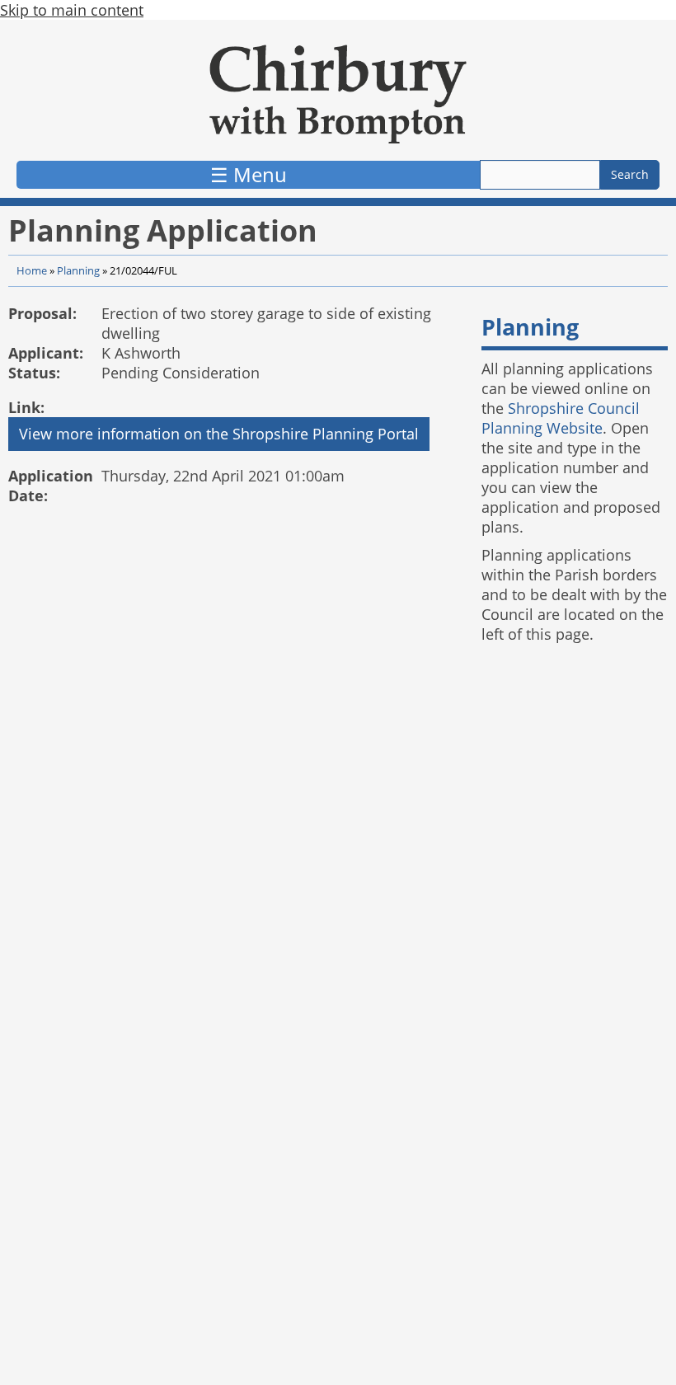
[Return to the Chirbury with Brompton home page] (338, 94)
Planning (78, 271)
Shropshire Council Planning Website (560, 418)
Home (31, 271)
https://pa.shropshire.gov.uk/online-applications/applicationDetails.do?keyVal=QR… (219, 434)
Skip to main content (71, 10)
